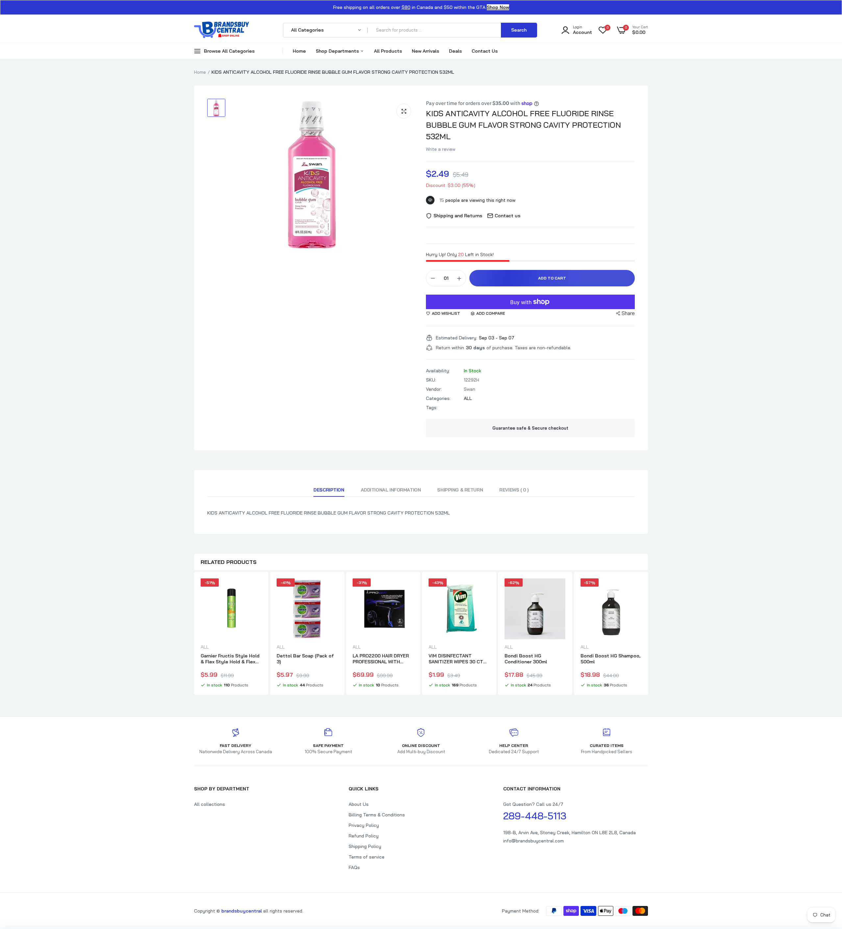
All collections (209, 804)
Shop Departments (338, 51)
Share (628, 313)
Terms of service (366, 857)
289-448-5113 (534, 816)
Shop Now (498, 7)
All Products (388, 51)
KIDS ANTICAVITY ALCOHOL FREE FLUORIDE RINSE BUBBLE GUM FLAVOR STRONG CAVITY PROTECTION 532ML (523, 124)
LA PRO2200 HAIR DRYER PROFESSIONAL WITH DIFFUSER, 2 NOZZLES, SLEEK (381, 659)
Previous (194, 634)
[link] (256, 589)
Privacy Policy (364, 825)
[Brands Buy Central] (222, 30)
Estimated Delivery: (456, 338)
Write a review (441, 149)
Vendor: (434, 389)
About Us (359, 804)
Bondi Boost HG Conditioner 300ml (526, 659)
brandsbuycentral (241, 911)
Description (328, 490)
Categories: (438, 398)
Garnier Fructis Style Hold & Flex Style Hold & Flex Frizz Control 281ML (230, 659)
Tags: (431, 408)
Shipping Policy (365, 846)
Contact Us (485, 51)
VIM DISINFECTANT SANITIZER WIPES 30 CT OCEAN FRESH (456, 659)
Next (648, 634)
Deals (455, 51)
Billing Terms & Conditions (377, 815)
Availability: (438, 371)
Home (299, 51)
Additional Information (391, 490)
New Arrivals (425, 51)
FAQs (354, 867)
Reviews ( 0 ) (514, 490)
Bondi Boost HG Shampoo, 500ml (610, 659)
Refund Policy (364, 836)
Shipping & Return (460, 490)
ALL (468, 398)
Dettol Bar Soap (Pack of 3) (305, 659)
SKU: (431, 380)
